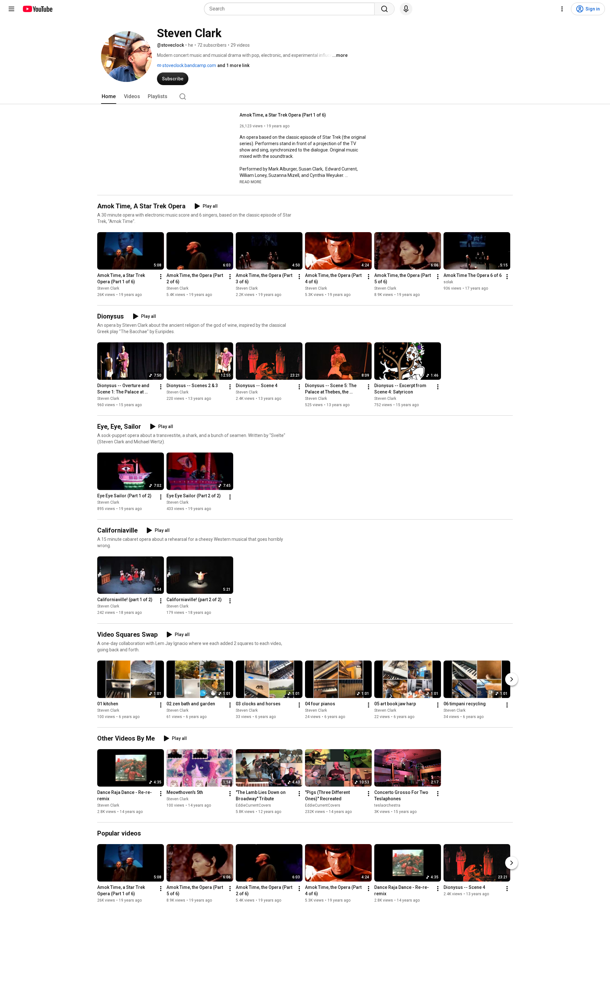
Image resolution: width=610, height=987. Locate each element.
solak (448, 282)
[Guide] (11, 9)
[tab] (108, 96)
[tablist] (305, 96)
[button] (250, 181)
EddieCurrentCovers (253, 805)
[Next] (511, 679)
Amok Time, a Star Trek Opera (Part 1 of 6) (283, 114)
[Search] (384, 9)
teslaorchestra (387, 805)
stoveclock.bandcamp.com (188, 65)
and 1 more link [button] (233, 65)
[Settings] (562, 9)
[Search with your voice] (406, 9)
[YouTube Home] (37, 9)
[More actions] (160, 276)
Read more (250, 182)
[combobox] (291, 9)
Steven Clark (108, 288)
